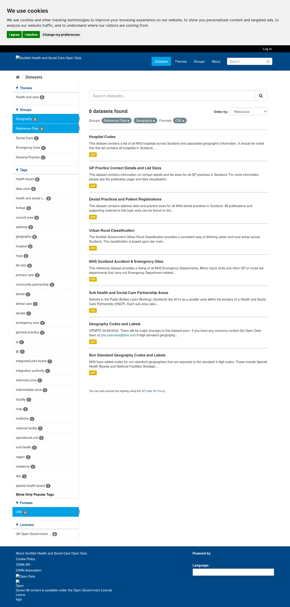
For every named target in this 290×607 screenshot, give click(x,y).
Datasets (161, 61)
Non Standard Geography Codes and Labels (127, 355)
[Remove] (128, 120)
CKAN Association (29, 570)
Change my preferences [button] (61, 34)
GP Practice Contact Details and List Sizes (125, 167)
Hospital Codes (102, 136)
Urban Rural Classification (111, 230)
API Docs (158, 391)
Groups (199, 61)
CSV (92, 154)
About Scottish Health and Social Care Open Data (51, 553)
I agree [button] (14, 34)
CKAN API (23, 564)
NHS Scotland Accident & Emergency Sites (126, 261)
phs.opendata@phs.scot (118, 335)
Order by (220, 111)
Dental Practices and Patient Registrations (125, 199)
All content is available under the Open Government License (68, 590)
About (216, 61)
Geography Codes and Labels (114, 323)
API (144, 391)
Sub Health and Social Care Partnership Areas (128, 292)
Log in (267, 49)
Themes (181, 61)
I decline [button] (31, 34)
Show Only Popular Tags (35, 494)
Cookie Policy (25, 559)
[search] (261, 95)
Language (200, 565)
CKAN (200, 558)
